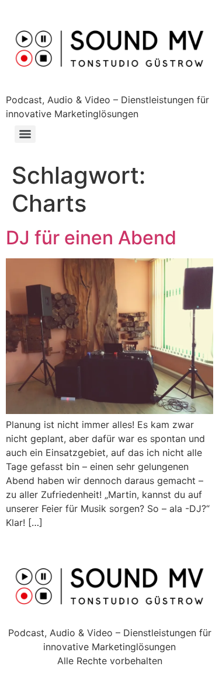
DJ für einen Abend (91, 237)
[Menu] (25, 134)
